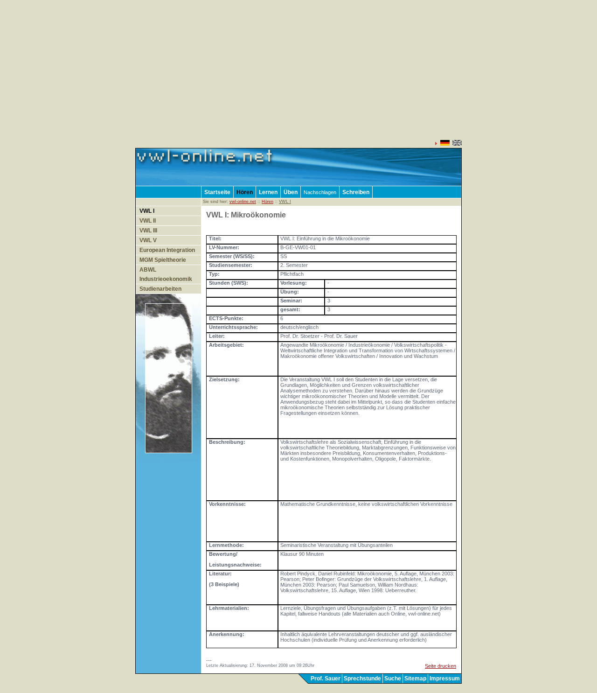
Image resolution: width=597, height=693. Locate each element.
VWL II (147, 220)
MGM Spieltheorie (162, 260)
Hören (244, 192)
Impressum (445, 678)
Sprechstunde (362, 678)
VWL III (148, 230)
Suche (392, 678)
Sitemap (415, 678)
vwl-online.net (242, 201)
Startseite (217, 192)
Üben (291, 192)
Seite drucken (440, 666)
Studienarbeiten (160, 289)
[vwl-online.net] (174, 184)
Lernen (268, 192)
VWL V (148, 240)
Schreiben (355, 192)
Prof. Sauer (325, 678)
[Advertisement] (298, 74)
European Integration (167, 250)
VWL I (146, 211)
